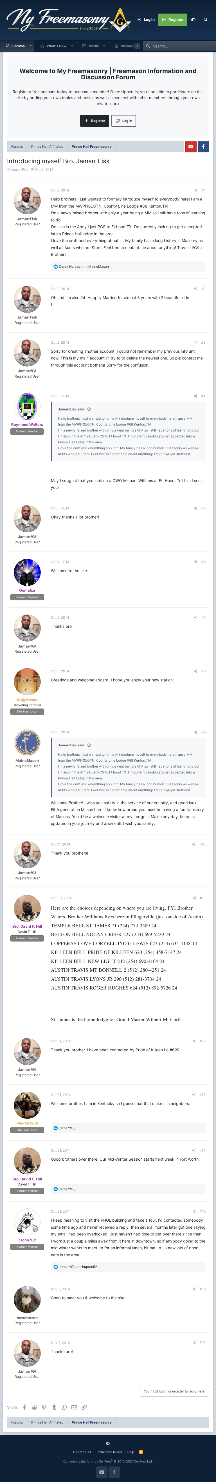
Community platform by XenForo (108, 1461)
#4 (203, 396)
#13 (202, 1095)
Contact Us (82, 1452)
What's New (56, 46)
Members (128, 46)
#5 (203, 508)
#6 (203, 562)
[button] (31, 46)
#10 (202, 844)
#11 (203, 898)
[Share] (196, 190)
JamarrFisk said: (72, 409)
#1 (204, 190)
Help (130, 1452)
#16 (203, 1289)
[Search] (205, 20)
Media (94, 46)
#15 (203, 1211)
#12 (203, 1041)
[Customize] (193, 20)
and (84, 266)
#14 (202, 1150)
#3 (203, 342)
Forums (18, 46)
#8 (203, 671)
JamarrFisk (19, 169)
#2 (203, 289)
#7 (203, 617)
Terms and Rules (109, 1452)
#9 (203, 732)
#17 (203, 1343)
